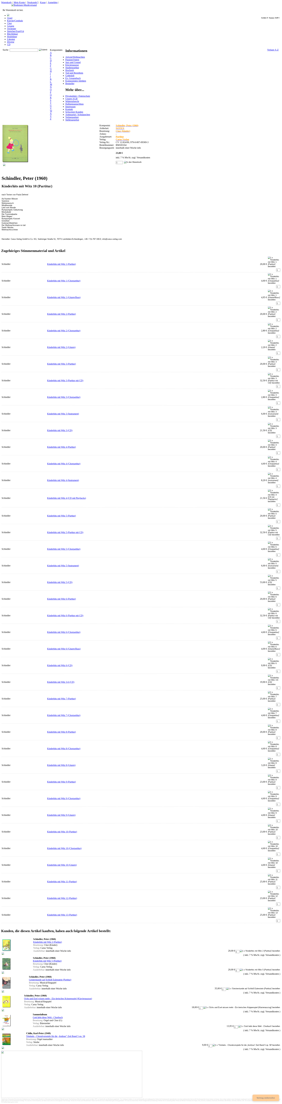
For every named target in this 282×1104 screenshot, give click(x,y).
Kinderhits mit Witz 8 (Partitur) (61, 732)
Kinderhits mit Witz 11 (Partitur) (62, 881)
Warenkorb (6, 2)
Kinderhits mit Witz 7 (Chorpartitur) (63, 715)
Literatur (11, 39)
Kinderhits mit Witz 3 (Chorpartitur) (63, 397)
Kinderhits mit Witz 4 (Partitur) (61, 447)
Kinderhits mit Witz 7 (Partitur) (61, 698)
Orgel (9, 18)
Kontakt (69, 109)
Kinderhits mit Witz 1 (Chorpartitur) (63, 280)
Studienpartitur (72, 67)
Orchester (11, 28)
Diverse (10, 42)
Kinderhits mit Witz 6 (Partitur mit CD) (65, 615)
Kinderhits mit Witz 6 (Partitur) (61, 599)
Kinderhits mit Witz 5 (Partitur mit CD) (65, 532)
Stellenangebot (72, 120)
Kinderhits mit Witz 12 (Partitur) (62, 898)
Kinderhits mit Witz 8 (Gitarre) (61, 765)
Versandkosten (143, 157)
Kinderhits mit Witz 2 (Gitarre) (61, 347)
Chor (9, 23)
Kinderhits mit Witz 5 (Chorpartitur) (63, 549)
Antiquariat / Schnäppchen (77, 114)
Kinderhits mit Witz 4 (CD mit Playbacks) (66, 498)
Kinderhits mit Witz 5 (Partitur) (61, 515)
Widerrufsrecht (72, 101)
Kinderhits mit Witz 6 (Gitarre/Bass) (63, 649)
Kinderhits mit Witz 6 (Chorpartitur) (63, 632)
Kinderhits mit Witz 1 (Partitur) (61, 264)
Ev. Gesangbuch (73, 78)
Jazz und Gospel (73, 62)
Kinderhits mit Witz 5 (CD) (59, 582)
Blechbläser (12, 34)
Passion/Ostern (72, 59)
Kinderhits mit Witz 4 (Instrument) (63, 480)
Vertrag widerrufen (266, 1098)
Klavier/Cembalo (15, 20)
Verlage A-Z (273, 50)
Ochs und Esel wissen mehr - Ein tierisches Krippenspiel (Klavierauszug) (58, 998)
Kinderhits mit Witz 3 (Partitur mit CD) (65, 380)
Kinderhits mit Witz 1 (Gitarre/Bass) (63, 297)
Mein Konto (19, 2)
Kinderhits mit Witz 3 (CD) (59, 430)
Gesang (10, 26)
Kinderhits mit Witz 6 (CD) (59, 665)
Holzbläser (12, 36)
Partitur (120, 136)
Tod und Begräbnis (74, 73)
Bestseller (69, 83)
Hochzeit (69, 70)
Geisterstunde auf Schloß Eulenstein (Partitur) (50, 979)
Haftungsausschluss (74, 104)
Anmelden (52, 2)
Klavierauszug (72, 65)
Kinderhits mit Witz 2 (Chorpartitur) (63, 330)
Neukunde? (32, 2)
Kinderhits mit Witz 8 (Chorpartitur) (63, 748)
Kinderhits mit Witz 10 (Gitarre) (62, 865)
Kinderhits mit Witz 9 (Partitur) (61, 782)
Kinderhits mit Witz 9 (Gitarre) (61, 815)
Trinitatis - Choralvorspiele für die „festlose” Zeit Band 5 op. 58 (55, 1036)
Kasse (43, 2)
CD (8, 44)
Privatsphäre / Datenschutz (77, 96)
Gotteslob (69, 75)
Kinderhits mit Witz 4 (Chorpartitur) (63, 463)
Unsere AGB (71, 98)
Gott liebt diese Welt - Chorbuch (48, 1017)
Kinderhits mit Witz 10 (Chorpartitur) (64, 848)
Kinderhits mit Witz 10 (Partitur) (62, 831)
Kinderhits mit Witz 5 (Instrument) (63, 565)
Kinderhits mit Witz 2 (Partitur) (61, 314)
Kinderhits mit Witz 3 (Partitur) (61, 364)
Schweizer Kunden (74, 112)
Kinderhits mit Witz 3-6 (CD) (60, 682)
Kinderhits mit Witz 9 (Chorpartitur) (63, 798)
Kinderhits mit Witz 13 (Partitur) (62, 915)
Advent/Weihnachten (75, 57)
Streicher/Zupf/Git (15, 31)
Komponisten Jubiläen (75, 81)
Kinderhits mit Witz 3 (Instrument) (63, 413)
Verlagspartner (72, 117)
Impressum (70, 106)
